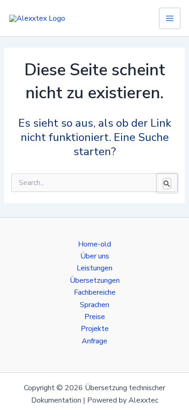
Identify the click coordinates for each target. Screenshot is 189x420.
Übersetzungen (95, 280)
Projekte (95, 329)
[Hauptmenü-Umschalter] (170, 18)
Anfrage (94, 341)
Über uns (94, 256)
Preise (94, 317)
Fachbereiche (95, 292)
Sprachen (94, 305)
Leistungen (94, 268)
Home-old (94, 244)
